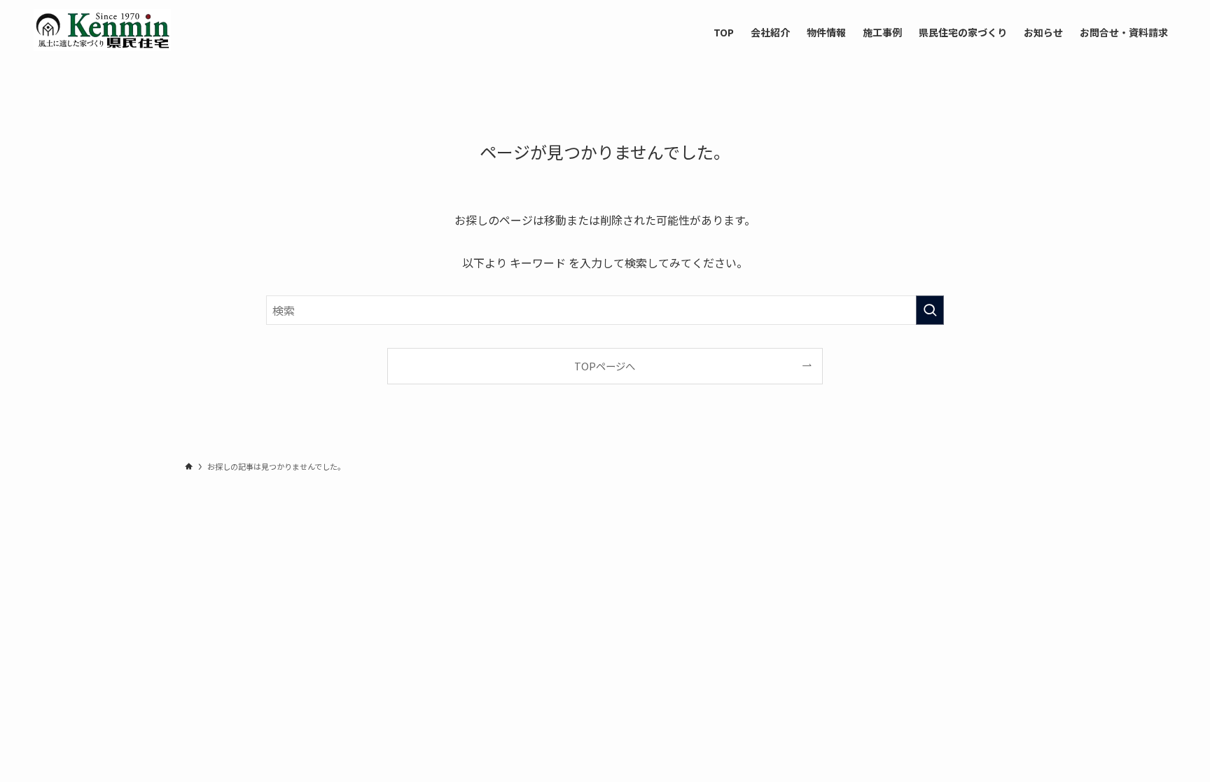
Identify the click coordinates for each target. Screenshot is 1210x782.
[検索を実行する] (930, 310)
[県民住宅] (102, 30)
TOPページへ (604, 365)
